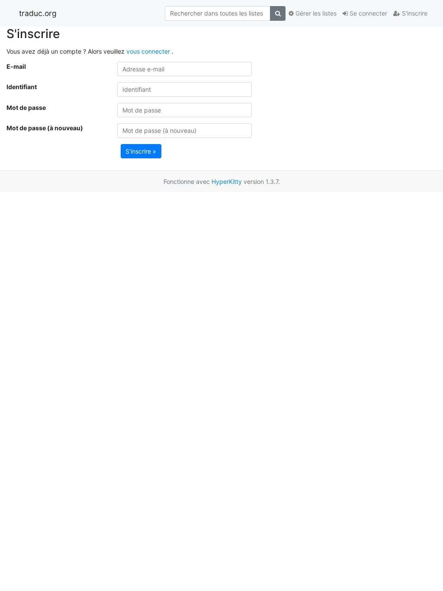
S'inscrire (413, 13)
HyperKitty (227, 181)
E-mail (16, 66)
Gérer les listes (315, 13)
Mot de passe (26, 107)
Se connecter (367, 13)
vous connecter (149, 51)
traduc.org (38, 13)
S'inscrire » (140, 151)
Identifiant (21, 86)
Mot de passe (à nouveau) (44, 128)
